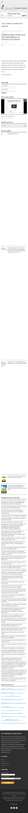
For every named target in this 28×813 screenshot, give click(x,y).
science (14, 720)
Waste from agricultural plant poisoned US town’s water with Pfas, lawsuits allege (12, 573)
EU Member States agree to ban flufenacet (13, 648)
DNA (13, 696)
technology (20, 720)
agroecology (17, 689)
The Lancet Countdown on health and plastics (13, 570)
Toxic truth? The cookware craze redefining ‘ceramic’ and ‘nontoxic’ (13, 595)
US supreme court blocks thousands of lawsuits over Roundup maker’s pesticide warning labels (12, 512)
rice (14, 716)
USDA (16, 723)
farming (17, 699)
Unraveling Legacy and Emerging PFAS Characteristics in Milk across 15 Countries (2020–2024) (12, 578)
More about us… (5, 752)
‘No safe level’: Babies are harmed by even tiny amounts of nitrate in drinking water (13, 566)
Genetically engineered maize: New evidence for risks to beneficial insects (13, 548)
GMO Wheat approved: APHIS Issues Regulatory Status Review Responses (11, 659)
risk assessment (19, 716)
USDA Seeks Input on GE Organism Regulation (14, 515)
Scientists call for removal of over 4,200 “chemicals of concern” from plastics (11, 586)
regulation (10, 716)
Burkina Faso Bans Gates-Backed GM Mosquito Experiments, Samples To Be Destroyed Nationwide (14, 558)
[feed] (16, 808)
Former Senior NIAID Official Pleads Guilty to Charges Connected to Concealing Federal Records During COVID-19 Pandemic (13, 502)
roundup (3, 720)
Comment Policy (5, 763)
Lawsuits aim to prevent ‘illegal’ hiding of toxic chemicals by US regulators (13, 679)
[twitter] (11, 808)
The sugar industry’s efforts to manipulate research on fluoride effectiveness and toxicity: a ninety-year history (13, 553)
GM (2, 707)
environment (6, 699)
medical (6, 710)
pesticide (4, 713)
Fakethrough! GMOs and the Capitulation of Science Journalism (13, 37)
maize (2, 710)
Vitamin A (23, 723)
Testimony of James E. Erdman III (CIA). (12, 522)
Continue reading (6, 74)
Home (2, 759)
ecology (16, 696)
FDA (22, 699)
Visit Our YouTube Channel (7, 118)
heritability (22, 707)
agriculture (7, 689)
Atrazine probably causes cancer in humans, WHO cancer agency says (13, 539)
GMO (7, 707)
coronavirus (18, 693)
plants (9, 713)
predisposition (14, 713)
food (3, 703)
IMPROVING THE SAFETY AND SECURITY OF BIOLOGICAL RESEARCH (13, 637)
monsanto (11, 710)
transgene (4, 723)
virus (19, 723)
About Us (3, 761)
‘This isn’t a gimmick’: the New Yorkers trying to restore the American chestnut (14, 605)
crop (23, 693)
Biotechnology (5, 31)
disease (8, 696)
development (3, 696)
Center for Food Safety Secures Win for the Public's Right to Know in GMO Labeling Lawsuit (12, 544)
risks (24, 716)
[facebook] (14, 808)
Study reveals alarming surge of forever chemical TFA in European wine (11, 625)
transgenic (10, 723)
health (18, 707)
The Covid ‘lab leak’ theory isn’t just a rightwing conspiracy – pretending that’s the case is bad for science (14, 600)
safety (8, 720)
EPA (13, 699)
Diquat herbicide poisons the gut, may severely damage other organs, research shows (14, 629)
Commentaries (14, 31)
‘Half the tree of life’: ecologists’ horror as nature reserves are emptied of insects (12, 615)
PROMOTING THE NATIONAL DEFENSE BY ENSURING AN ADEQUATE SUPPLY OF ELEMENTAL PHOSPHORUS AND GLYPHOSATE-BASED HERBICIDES (13, 527)
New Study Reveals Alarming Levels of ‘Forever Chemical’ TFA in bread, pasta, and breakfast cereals (14, 620)
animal (24, 689)
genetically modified (13, 703)
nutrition (17, 710)
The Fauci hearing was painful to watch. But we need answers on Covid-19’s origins (14, 507)
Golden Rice (13, 707)
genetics (23, 703)
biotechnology (7, 693)
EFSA (19, 696)
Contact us (3, 765)
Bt (14, 693)
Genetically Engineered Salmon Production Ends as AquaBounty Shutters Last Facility (13, 651)
